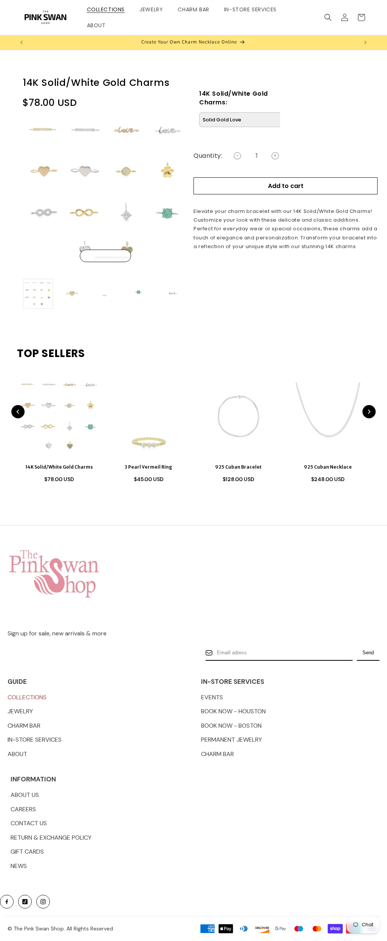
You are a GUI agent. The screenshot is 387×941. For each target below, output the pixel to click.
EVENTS (212, 697)
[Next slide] (369, 411)
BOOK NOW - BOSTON (231, 726)
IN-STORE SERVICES (35, 740)
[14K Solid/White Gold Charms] (59, 416)
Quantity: (208, 156)
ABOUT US (25, 795)
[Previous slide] (18, 411)
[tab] (93, 257)
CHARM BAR (24, 726)
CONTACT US (29, 823)
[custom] (7, 901)
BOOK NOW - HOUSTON (233, 711)
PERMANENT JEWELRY (231, 740)
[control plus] (275, 156)
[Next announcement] (365, 42)
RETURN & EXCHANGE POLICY (51, 838)
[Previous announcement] (21, 42)
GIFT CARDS (27, 852)
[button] (108, 9)
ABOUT (17, 754)
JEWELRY (20, 711)
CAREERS (23, 809)
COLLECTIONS (27, 697)
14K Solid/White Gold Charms (59, 467)
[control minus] (237, 156)
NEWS (19, 866)
